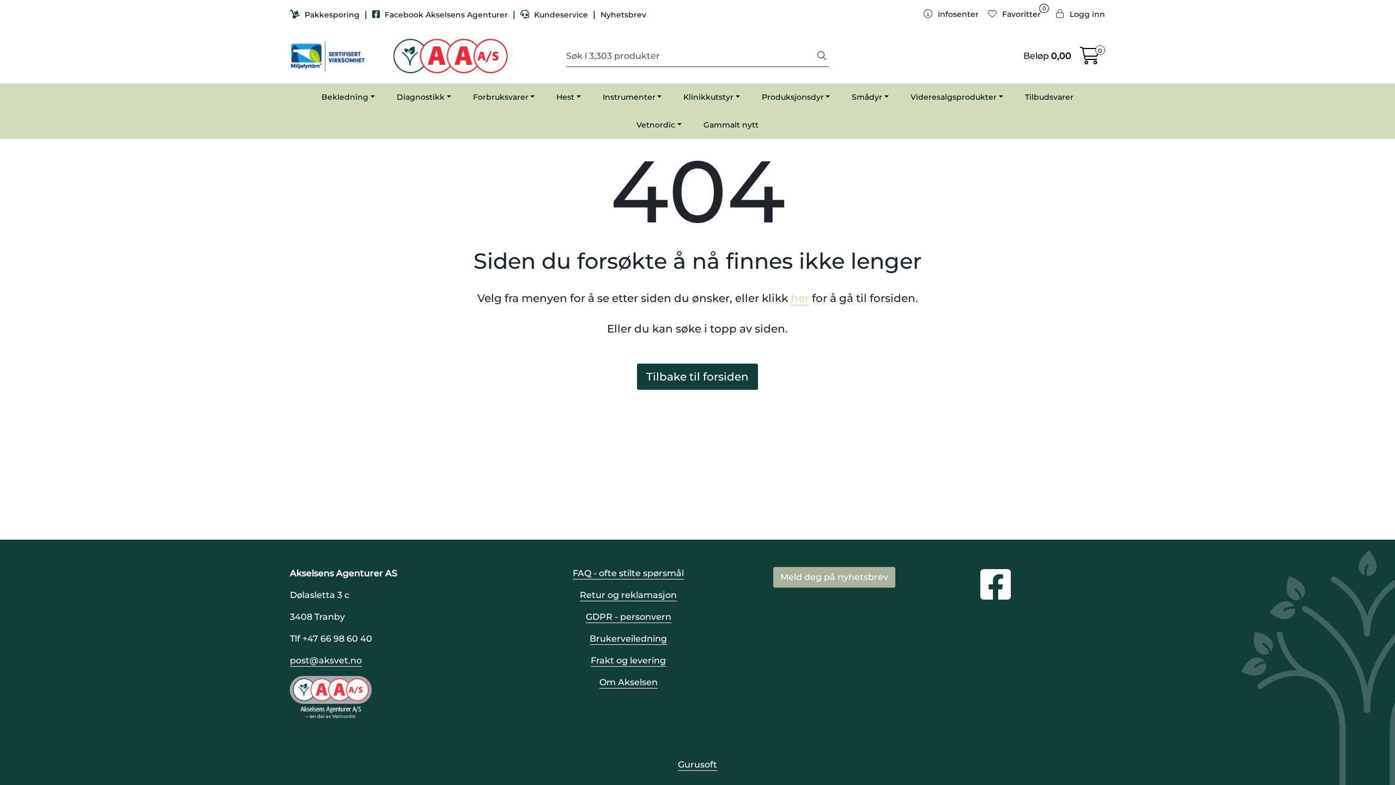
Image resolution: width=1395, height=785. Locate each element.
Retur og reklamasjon (628, 595)
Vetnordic (655, 125)
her (800, 298)
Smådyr (867, 97)
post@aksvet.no (326, 660)
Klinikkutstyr (708, 97)
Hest (565, 97)
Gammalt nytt (731, 125)
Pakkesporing (332, 15)
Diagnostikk (421, 97)
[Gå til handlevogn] (1090, 59)
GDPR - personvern (628, 617)
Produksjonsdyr (793, 97)
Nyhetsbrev (623, 15)
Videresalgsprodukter (954, 97)
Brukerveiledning (628, 638)
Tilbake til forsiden (697, 376)
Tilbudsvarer (1049, 97)
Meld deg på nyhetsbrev (834, 577)
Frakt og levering (628, 660)
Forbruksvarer (501, 97)
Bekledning (345, 97)
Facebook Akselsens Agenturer (446, 15)
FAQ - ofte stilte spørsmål (628, 573)
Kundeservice (561, 15)
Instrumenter (629, 97)
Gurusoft (697, 764)
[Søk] (822, 56)
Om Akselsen (628, 682)
